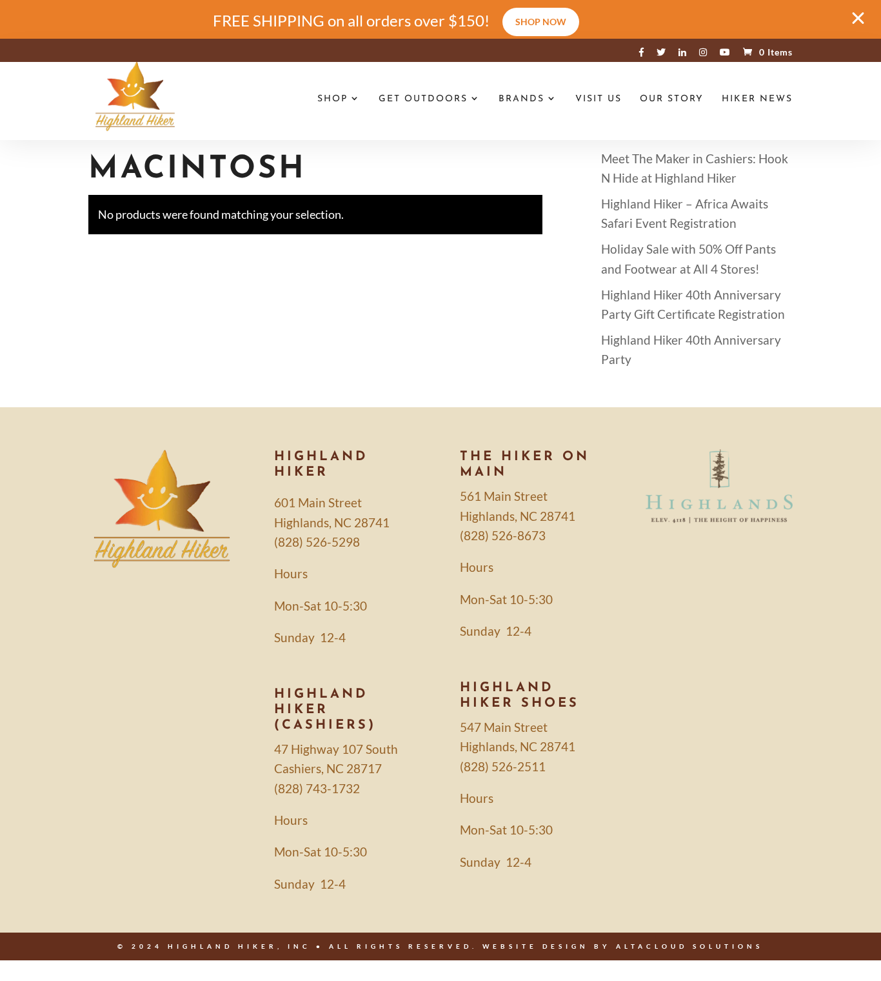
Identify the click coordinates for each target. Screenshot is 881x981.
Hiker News (757, 99)
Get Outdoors (423, 99)
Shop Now (540, 21)
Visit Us (598, 99)
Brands (521, 99)
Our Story (672, 99)
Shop (332, 99)
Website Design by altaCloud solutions (622, 946)
